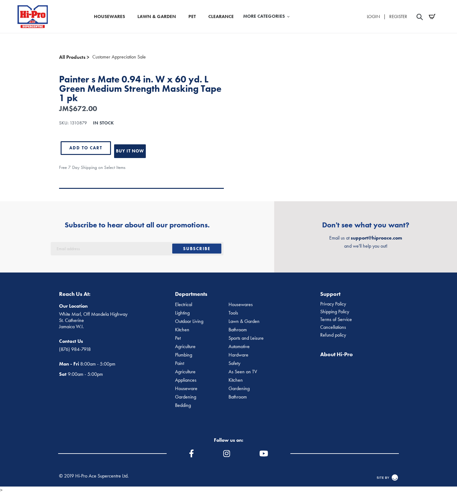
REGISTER (398, 16)
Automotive (239, 346)
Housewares (240, 304)
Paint (179, 363)
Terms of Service (336, 319)
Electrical (183, 304)
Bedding (183, 405)
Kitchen (182, 330)
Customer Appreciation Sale (119, 57)
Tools (233, 313)
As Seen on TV (242, 372)
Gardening (239, 388)
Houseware (186, 388)
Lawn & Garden (244, 321)
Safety (234, 363)
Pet (178, 338)
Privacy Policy (333, 304)
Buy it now (130, 151)
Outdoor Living (189, 321)
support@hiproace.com (376, 238)
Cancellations (333, 327)
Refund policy (333, 335)
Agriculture (185, 346)
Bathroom (237, 330)
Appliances (185, 380)
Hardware (238, 355)
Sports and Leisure (246, 338)
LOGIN (373, 16)
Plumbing (183, 355)
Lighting (182, 313)
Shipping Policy (334, 312)
